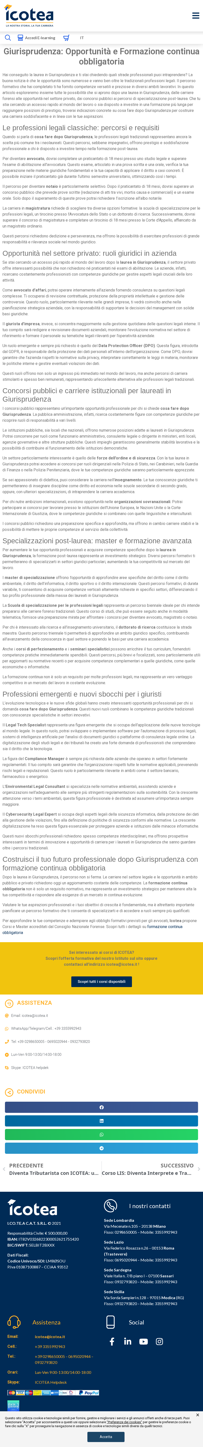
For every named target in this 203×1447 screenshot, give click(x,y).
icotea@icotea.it (50, 1336)
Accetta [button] (106, 1437)
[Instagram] (159, 1342)
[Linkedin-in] (128, 1342)
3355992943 (166, 1232)
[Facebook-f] (112, 1342)
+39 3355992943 (50, 1346)
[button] (101, 1107)
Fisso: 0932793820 (120, 1281)
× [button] (197, 1415)
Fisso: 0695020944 (120, 1259)
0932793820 (126, 1303)
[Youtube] (144, 1342)
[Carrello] (66, 38)
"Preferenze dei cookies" (124, 1422)
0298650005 (126, 1232)
